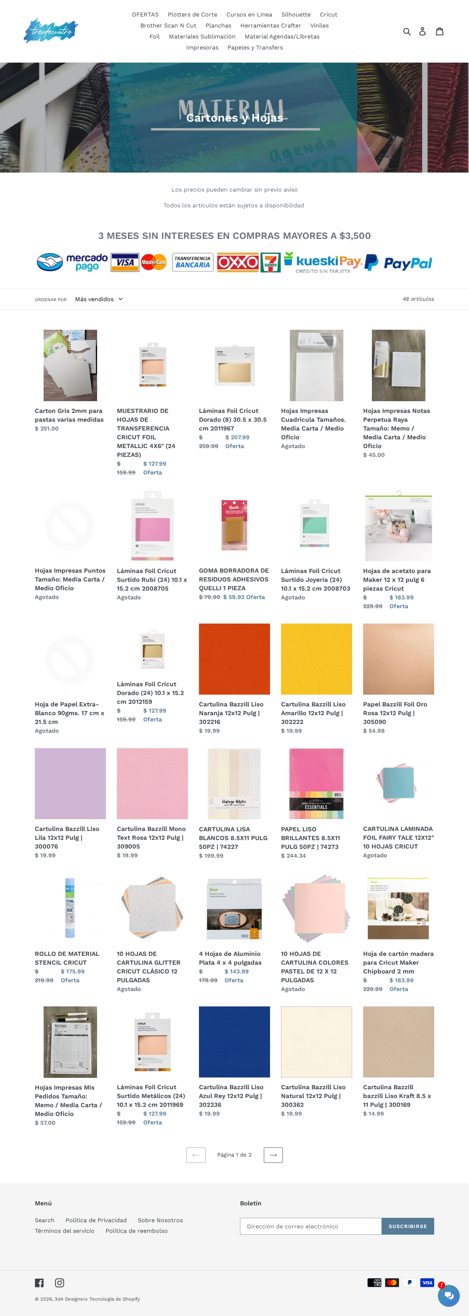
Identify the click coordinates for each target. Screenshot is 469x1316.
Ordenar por (51, 299)
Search (45, 1220)
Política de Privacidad (96, 1220)
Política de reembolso (137, 1230)
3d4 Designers (71, 1299)
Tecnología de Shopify (114, 1299)
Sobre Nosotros (160, 1220)
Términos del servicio (65, 1230)
